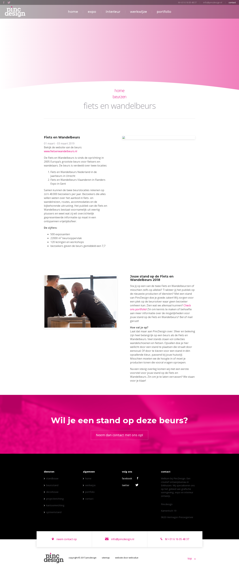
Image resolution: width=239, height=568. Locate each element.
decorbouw (52, 491)
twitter (125, 485)
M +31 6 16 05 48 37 (187, 2)
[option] (158, 137)
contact (232, 2)
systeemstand (53, 512)
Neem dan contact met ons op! (119, 435)
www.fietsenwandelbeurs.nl (60, 151)
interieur (113, 12)
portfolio (164, 12)
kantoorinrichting (55, 505)
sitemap (106, 557)
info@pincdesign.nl (212, 2)
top (190, 558)
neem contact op (66, 539)
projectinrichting (55, 498)
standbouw (52, 478)
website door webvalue (126, 557)
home (73, 12)
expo (92, 12)
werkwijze (138, 12)
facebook (127, 478)
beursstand (52, 485)
